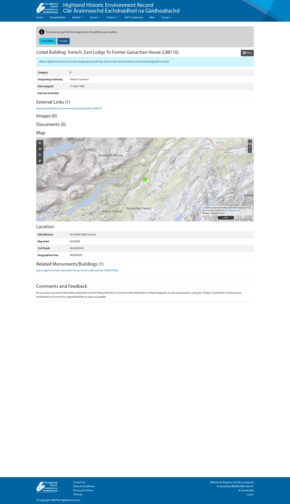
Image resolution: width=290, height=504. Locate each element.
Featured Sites (57, 17)
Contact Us (79, 482)
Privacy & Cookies (83, 490)
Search (94, 17)
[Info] (39, 155)
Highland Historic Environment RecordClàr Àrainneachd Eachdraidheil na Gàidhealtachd (121, 8)
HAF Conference (134, 17)
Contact (165, 17)
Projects (111, 17)
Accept (63, 41)
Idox (239, 482)
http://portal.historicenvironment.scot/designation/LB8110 (69, 108)
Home (39, 17)
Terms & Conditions (84, 486)
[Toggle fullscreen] (250, 141)
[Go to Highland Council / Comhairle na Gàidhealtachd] (47, 6)
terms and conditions (232, 211)
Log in (250, 494)
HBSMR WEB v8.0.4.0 (242, 486)
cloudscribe (247, 490)
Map (152, 17)
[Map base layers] (39, 149)
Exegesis (227, 482)
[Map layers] (39, 143)
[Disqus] (145, 346)
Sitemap (77, 494)
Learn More (47, 41)
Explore (76, 17)
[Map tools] (39, 161)
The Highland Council (68, 500)
